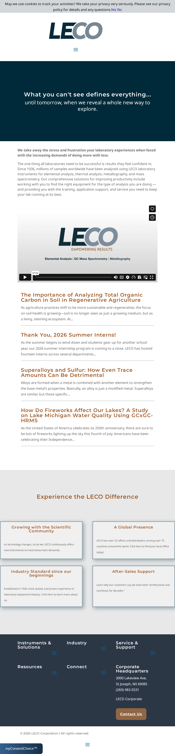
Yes (113, 9)
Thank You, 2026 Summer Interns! (68, 335)
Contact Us (131, 714)
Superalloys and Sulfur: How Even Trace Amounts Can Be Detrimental (77, 372)
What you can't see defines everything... (87, 94)
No (119, 9)
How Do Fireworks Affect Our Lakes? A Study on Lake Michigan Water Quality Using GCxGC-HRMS (87, 415)
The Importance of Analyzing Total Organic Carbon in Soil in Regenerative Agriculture (82, 297)
